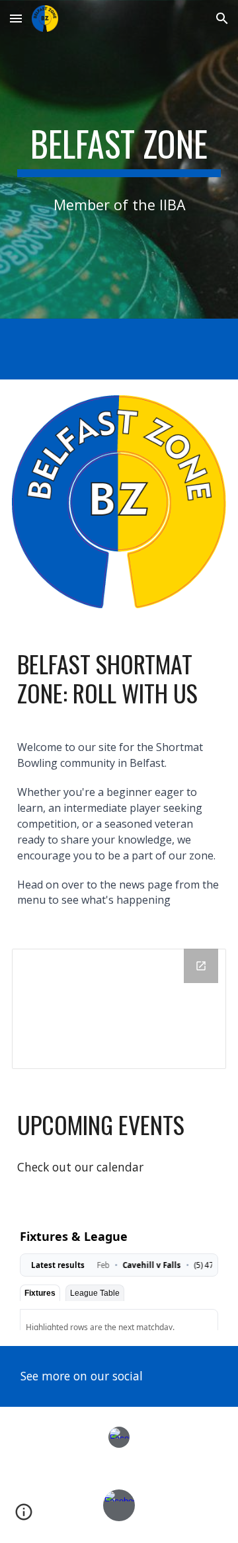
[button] (16, 18)
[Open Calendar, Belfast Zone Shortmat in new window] (201, 966)
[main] (119, 150)
